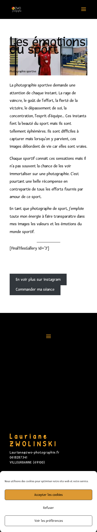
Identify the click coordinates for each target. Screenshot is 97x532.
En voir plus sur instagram (38, 279)
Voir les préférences (48, 521)
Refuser (48, 508)
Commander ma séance (35, 289)
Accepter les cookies (48, 495)
